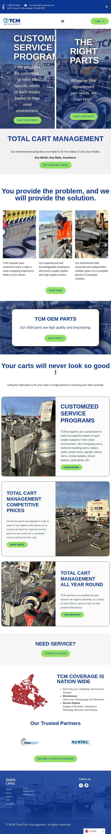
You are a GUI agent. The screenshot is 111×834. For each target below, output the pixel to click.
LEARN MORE (71, 467)
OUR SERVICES (72, 614)
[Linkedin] (86, 785)
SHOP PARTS (17, 544)
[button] (106, 6)
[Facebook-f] (81, 785)
